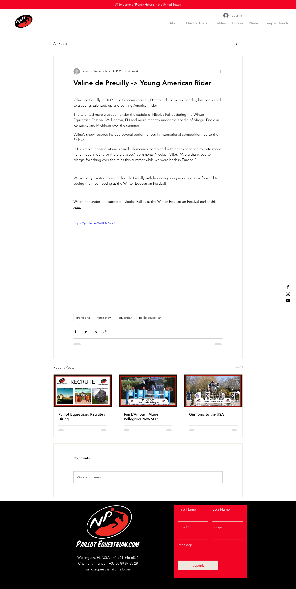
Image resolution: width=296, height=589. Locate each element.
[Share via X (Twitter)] (85, 332)
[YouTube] (288, 301)
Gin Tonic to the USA (206, 414)
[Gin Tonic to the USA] (213, 391)
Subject (219, 527)
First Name (187, 509)
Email (182, 527)
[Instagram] (288, 294)
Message (185, 545)
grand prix (83, 317)
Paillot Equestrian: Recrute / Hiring (82, 416)
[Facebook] (288, 287)
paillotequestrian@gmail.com (108, 569)
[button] (237, 43)
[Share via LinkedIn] (95, 332)
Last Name (221, 509)
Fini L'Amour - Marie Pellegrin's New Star (141, 416)
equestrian (125, 317)
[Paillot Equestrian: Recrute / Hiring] (83, 391)
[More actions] (220, 71)
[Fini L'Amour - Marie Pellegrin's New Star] (148, 391)
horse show (104, 317)
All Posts (60, 43)
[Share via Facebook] (75, 332)
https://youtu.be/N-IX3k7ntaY (94, 223)
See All (238, 367)
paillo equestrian (150, 317)
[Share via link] (105, 332)
